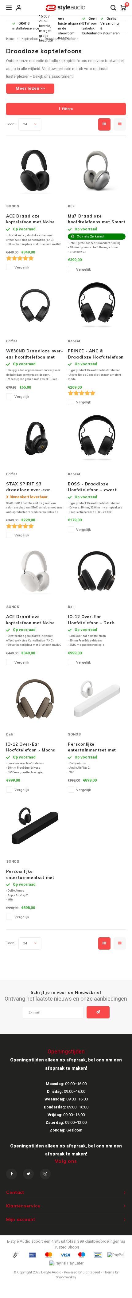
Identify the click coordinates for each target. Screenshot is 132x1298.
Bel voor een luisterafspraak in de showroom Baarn (70, 26)
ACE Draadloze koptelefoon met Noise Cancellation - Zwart (30, 219)
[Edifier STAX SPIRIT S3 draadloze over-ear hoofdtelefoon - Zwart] (35, 438)
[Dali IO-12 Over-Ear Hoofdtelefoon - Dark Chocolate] (97, 571)
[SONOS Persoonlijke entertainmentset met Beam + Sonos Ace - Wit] (97, 698)
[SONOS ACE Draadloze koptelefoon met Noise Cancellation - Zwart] (35, 170)
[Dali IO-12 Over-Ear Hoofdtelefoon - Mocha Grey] (35, 698)
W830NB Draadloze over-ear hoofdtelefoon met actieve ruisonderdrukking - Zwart (34, 354)
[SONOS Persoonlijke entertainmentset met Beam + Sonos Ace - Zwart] (35, 826)
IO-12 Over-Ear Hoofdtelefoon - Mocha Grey (31, 747)
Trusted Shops (66, 1247)
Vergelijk (21, 267)
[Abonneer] (98, 1012)
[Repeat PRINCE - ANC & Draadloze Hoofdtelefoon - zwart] (97, 305)
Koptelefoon (29, 39)
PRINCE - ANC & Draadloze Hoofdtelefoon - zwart (96, 354)
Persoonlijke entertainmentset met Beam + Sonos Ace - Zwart (30, 874)
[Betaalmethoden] (15, 1255)
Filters (67, 109)
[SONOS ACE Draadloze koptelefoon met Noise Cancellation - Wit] (35, 571)
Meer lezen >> (30, 88)
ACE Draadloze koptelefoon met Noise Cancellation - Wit (30, 620)
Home (10, 39)
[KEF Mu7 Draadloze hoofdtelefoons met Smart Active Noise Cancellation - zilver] (97, 170)
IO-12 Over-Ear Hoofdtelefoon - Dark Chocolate (91, 620)
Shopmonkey (66, 1277)
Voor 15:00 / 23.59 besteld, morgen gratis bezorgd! (46, 26)
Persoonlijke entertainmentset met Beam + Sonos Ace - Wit (95, 747)
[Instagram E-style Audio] (45, 1174)
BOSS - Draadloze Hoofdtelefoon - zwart (92, 486)
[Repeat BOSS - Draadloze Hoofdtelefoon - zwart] (97, 438)
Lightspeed (91, 1272)
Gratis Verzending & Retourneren (110, 26)
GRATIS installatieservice (25, 26)
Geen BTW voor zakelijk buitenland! (91, 26)
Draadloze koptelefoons (61, 39)
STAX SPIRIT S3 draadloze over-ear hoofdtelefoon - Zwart (30, 487)
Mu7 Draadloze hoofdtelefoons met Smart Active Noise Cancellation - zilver (97, 219)
